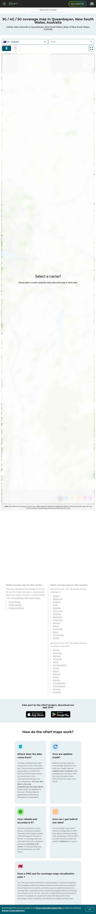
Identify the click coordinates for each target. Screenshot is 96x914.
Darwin (56, 638)
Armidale (57, 689)
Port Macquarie (59, 665)
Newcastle (57, 617)
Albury (55, 662)
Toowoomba (58, 635)
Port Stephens (59, 683)
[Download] (35, 714)
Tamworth (57, 659)
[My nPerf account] (92, 3)
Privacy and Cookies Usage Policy (49, 908)
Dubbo (56, 677)
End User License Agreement (13, 911)
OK (90, 909)
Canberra (57, 614)
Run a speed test (77, 4)
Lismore (56, 680)
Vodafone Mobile (16, 608)
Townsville (57, 629)
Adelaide (56, 608)
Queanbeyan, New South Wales (26, 598)
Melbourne (57, 599)
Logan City (57, 620)
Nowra (56, 671)
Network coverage (6, 48)
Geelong (56, 623)
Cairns (55, 632)
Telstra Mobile (15, 605)
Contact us (64, 841)
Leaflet (6, 506)
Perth (55, 605)
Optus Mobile (14, 602)
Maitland (57, 656)
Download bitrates (15, 48)
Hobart (56, 626)
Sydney (56, 596)
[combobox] (25, 42)
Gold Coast (58, 611)
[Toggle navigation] (4, 3)
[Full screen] (91, 48)
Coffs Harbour (59, 686)
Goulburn (57, 692)
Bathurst (56, 674)
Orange (56, 668)
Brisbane (57, 602)
